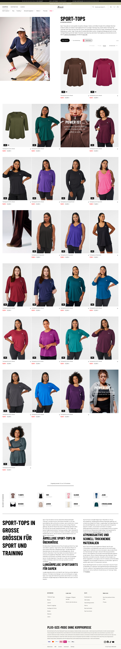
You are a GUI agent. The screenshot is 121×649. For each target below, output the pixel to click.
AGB (55, 646)
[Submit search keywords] (93, 7)
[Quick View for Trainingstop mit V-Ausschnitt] (117, 202)
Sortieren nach (112, 45)
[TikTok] (110, 642)
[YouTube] (113, 642)
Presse (104, 602)
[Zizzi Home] (60, 7)
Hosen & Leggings (51, 605)
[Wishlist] (87, 53)
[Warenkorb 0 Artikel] (117, 7)
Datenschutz (49, 646)
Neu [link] (13, 10)
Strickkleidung (106, 504)
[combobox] (99, 7)
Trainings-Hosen (97, 532)
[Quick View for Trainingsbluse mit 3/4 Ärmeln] (30, 468)
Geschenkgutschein (89, 602)
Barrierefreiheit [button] (88, 608)
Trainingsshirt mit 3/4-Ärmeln (67, 95)
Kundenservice (88, 597)
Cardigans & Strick (52, 608)
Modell (104, 45)
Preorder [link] (45, 10)
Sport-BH (84, 34)
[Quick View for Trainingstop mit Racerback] (117, 255)
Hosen (78, 504)
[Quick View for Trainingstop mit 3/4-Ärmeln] (59, 362)
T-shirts (22, 496)
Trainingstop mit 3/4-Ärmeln (37, 361)
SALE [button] (51, 10)
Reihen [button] (38, 10)
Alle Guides (87, 600)
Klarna (86, 605)
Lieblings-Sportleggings (70, 34)
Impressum (66, 646)
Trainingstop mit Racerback (95, 255)
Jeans (106, 496)
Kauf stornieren (88, 611)
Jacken (50, 504)
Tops (50, 496)
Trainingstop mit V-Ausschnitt (96, 201)
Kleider (78, 496)
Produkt (99, 45)
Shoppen (5, 7)
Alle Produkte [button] (5, 10)
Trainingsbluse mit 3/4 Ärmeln (9, 467)
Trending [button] (18, 10)
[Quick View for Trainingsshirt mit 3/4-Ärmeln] (88, 96)
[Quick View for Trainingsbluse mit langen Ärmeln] (88, 202)
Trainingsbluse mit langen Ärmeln (67, 201)
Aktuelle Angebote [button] (28, 10)
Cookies (60, 646)
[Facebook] (108, 642)
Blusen (49, 600)
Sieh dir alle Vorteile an (71, 602)
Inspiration (14, 7)
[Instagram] (105, 642)
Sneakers (87, 571)
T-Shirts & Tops (51, 597)
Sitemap (72, 646)
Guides (23, 7)
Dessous (22, 504)
